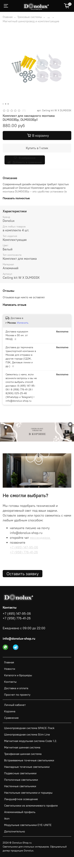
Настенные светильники (20, 786)
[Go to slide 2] (5, 103)
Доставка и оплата (16, 688)
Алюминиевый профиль (19, 812)
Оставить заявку (22, 573)
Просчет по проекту (17, 694)
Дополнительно (14, 831)
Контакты (10, 681)
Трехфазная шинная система (22, 754)
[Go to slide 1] (3, 103)
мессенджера (40, 538)
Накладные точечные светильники (27, 767)
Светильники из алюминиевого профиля (31, 805)
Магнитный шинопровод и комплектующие (31, 21)
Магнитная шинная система (22, 747)
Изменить (22, 322)
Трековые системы (29, 17)
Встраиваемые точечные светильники (29, 760)
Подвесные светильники (20, 773)
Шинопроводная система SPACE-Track (29, 728)
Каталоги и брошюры (18, 675)
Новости (9, 669)
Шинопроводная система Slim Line (27, 734)
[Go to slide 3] (8, 103)
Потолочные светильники (21, 779)
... (49, 16)
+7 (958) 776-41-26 (24, 552)
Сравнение (11, 718)
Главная (8, 17)
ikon (7, 818)
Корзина (9, 711)
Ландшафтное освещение (21, 799)
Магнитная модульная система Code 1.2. (30, 741)
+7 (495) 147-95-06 (24, 547)
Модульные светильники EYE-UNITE (28, 825)
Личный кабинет (15, 705)
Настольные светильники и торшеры (28, 792)
